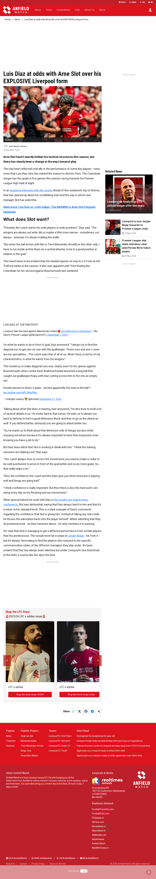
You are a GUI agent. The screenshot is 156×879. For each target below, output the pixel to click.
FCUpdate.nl (98, 818)
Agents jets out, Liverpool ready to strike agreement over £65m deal (109, 755)
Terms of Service (57, 863)
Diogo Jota (26, 750)
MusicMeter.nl (98, 830)
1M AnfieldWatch (67, 858)
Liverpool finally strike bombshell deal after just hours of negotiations (110, 741)
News (17, 19)
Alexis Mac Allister (29, 755)
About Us (10, 863)
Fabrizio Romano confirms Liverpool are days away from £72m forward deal (113, 746)
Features (10, 746)
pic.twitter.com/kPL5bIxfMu (20, 392)
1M (143, 2)
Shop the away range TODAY (30, 694)
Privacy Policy (38, 863)
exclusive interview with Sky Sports (31, 190)
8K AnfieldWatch (90, 858)
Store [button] (102, 9)
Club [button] (77, 9)
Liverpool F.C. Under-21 (59, 746)
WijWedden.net (99, 835)
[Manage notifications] (148, 872)
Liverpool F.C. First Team (60, 736)
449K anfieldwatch (43, 858)
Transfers (11, 741)
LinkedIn (98, 797)
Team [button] (49, 9)
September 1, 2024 (57, 334)
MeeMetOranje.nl (100, 848)
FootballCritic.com (100, 813)
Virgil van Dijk (27, 736)
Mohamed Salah (29, 741)
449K (134, 2)
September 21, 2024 (50, 399)
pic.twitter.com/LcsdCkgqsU (76, 331)
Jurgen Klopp (76, 535)
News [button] (38, 9)
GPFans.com (98, 822)
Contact (23, 863)
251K (123, 2)
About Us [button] (89, 9)
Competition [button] (63, 9)
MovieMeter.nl (99, 826)
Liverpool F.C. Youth (58, 750)
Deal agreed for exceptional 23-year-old (96, 736)
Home (8, 19)
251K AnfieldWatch (17, 858)
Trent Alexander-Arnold (32, 746)
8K (152, 2)
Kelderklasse (98, 839)
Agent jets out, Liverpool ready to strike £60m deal (101, 750)
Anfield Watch (98, 843)
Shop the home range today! (81, 694)
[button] (150, 10)
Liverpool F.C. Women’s (59, 741)
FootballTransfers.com (103, 809)
